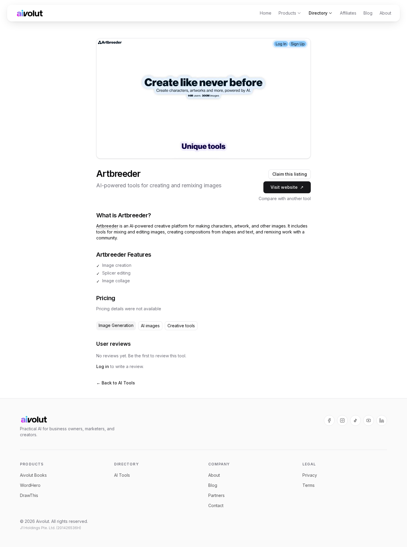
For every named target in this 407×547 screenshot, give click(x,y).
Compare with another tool (285, 198)
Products (287, 12)
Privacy (309, 475)
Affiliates (348, 12)
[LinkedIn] (381, 420)
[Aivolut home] (30, 13)
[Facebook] (329, 420)
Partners (216, 495)
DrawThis (29, 495)
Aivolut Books (33, 475)
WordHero (30, 485)
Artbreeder (107, 225)
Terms (308, 485)
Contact (215, 505)
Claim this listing (289, 174)
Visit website (287, 187)
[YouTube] (368, 420)
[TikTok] (355, 420)
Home (265, 12)
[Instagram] (342, 420)
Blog (367, 12)
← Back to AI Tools (115, 382)
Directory (318, 12)
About (385, 12)
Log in (102, 366)
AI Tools (122, 475)
